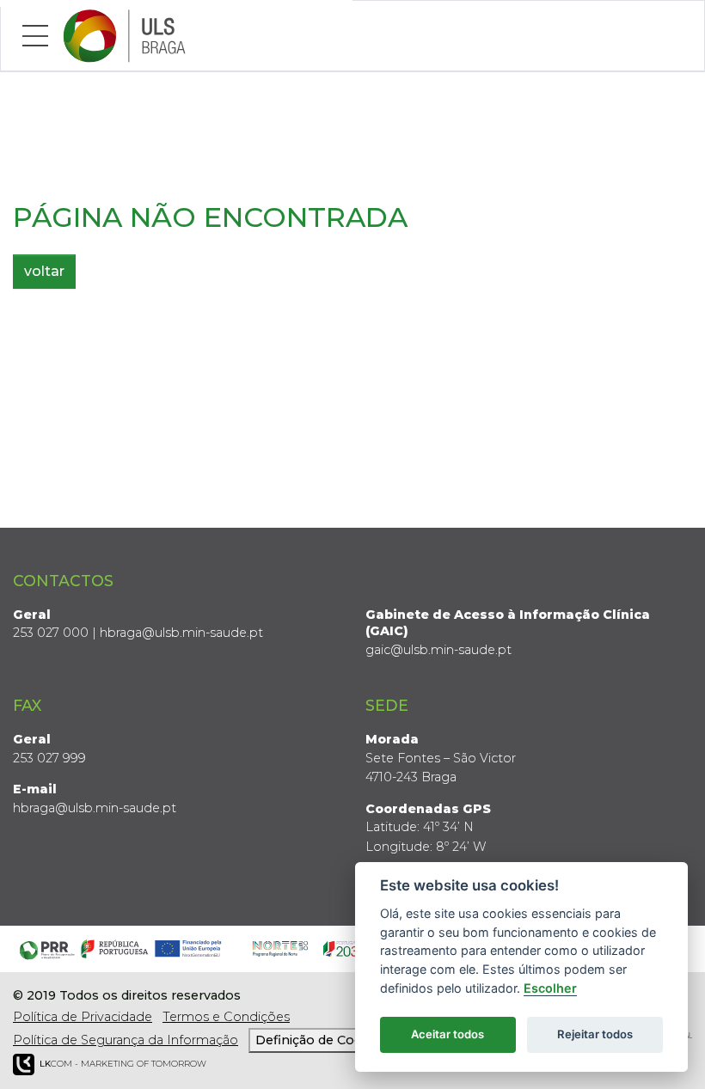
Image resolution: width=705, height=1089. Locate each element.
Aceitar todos (447, 1034)
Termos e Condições (226, 1017)
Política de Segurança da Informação (125, 1040)
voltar (44, 271)
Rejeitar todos (595, 1034)
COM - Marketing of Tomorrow (123, 1063)
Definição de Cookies (321, 1040)
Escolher (550, 988)
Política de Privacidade (82, 1017)
